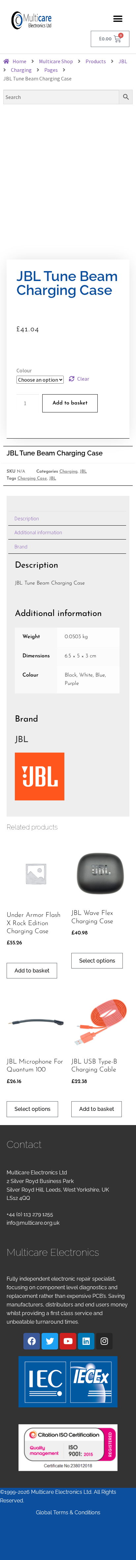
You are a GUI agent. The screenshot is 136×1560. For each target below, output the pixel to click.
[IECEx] (68, 1381)
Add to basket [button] (32, 971)
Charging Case (32, 478)
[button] (118, 18)
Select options (97, 961)
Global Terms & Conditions (68, 1512)
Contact (24, 1144)
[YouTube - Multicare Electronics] (68, 1341)
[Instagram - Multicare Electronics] (104, 1341)
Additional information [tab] (38, 532)
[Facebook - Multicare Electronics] (31, 1341)
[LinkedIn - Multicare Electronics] (86, 1341)
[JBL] (67, 776)
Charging (68, 471)
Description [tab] (27, 518)
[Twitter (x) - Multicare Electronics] (50, 1341)
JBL (83, 471)
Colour (24, 370)
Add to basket (69, 403)
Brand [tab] (21, 546)
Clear (83, 378)
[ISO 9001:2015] (68, 1447)
